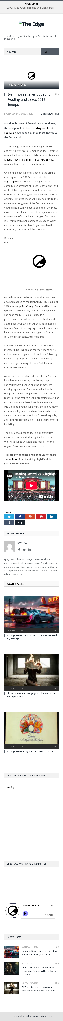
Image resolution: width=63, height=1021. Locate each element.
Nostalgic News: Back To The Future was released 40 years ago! (39, 952)
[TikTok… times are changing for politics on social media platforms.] (31, 672)
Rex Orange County (32, 306)
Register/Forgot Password (25, 1015)
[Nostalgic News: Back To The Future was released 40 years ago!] (31, 614)
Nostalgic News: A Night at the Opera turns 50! (30, 751)
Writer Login (47, 1015)
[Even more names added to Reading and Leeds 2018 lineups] (31, 76)
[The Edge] (31, 23)
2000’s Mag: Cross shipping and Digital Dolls (31, 7)
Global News (46, 113)
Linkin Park (32, 159)
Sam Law (22, 542)
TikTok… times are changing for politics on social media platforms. (39, 989)
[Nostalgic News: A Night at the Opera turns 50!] (31, 730)
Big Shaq (9, 181)
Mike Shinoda (47, 159)
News (56, 113)
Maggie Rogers (12, 159)
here (15, 459)
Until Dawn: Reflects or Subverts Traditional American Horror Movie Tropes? (39, 971)
